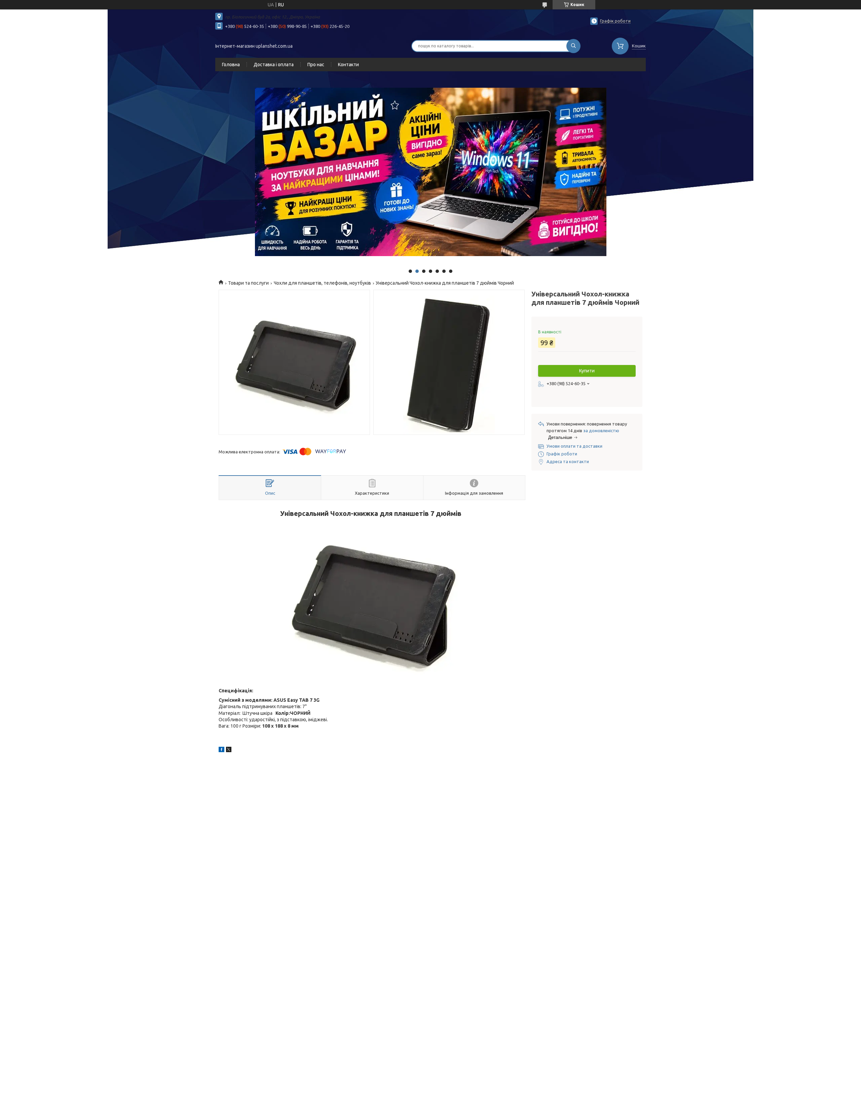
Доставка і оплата (274, 64)
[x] (228, 750)
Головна (231, 64)
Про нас (315, 64)
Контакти (348, 64)
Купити (587, 370)
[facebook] (221, 750)
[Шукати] (573, 46)
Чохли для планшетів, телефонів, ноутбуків (322, 283)
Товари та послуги (248, 283)
